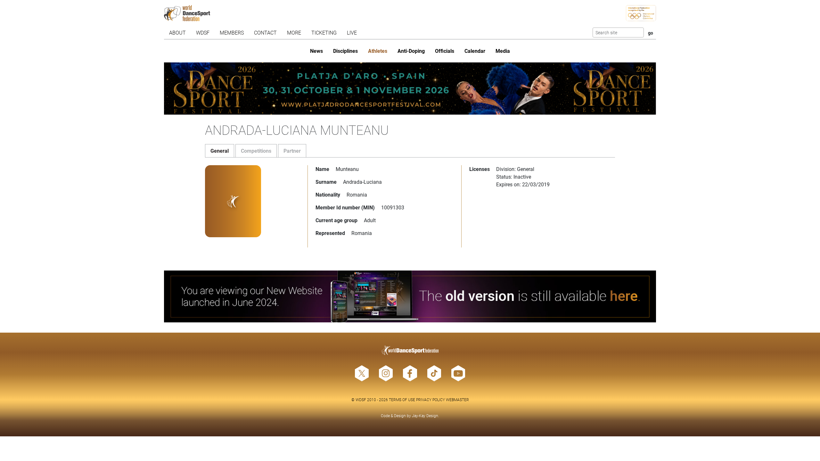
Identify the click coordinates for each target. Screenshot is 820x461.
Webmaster (457, 399)
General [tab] (219, 150)
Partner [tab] (292, 150)
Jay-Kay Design (425, 415)
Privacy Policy (430, 399)
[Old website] (410, 297)
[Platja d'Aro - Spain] (410, 88)
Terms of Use (402, 399)
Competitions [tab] (256, 150)
